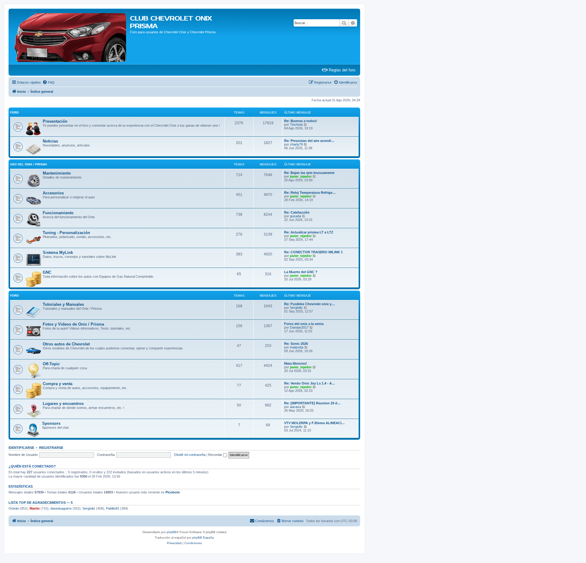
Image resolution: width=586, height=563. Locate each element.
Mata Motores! (295, 363)
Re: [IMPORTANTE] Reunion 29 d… (312, 403)
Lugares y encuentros (63, 403)
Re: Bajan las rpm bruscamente (309, 173)
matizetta (296, 347)
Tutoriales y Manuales (63, 304)
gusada (295, 216)
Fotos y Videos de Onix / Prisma (73, 324)
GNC (47, 272)
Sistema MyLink (58, 252)
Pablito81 (112, 508)
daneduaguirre (61, 508)
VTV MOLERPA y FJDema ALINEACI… (314, 423)
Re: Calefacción (296, 212)
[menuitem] (48, 82)
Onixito (14, 508)
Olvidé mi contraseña (189, 455)
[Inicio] (70, 36)
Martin (35, 508)
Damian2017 (299, 327)
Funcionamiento (58, 213)
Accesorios (53, 193)
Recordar (215, 455)
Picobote (172, 492)
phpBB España (203, 537)
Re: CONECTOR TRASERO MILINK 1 (313, 252)
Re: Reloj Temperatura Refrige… (310, 192)
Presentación (55, 121)
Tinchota (296, 124)
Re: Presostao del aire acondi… (309, 141)
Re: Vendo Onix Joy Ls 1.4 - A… (309, 383)
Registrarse (51, 447)
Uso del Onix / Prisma (28, 164)
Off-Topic (51, 364)
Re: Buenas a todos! (300, 121)
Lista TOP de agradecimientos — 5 (41, 502)
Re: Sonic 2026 (296, 343)
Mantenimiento (57, 173)
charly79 (296, 144)
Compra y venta (57, 383)
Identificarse (21, 447)
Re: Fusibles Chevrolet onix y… (309, 304)
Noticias (50, 141)
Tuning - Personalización (66, 232)
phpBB (171, 532)
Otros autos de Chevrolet (66, 344)
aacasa (295, 407)
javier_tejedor (301, 176)
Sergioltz (296, 307)
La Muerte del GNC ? (300, 272)
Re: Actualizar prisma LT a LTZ (308, 232)
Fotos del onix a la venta (304, 324)
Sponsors (51, 423)
